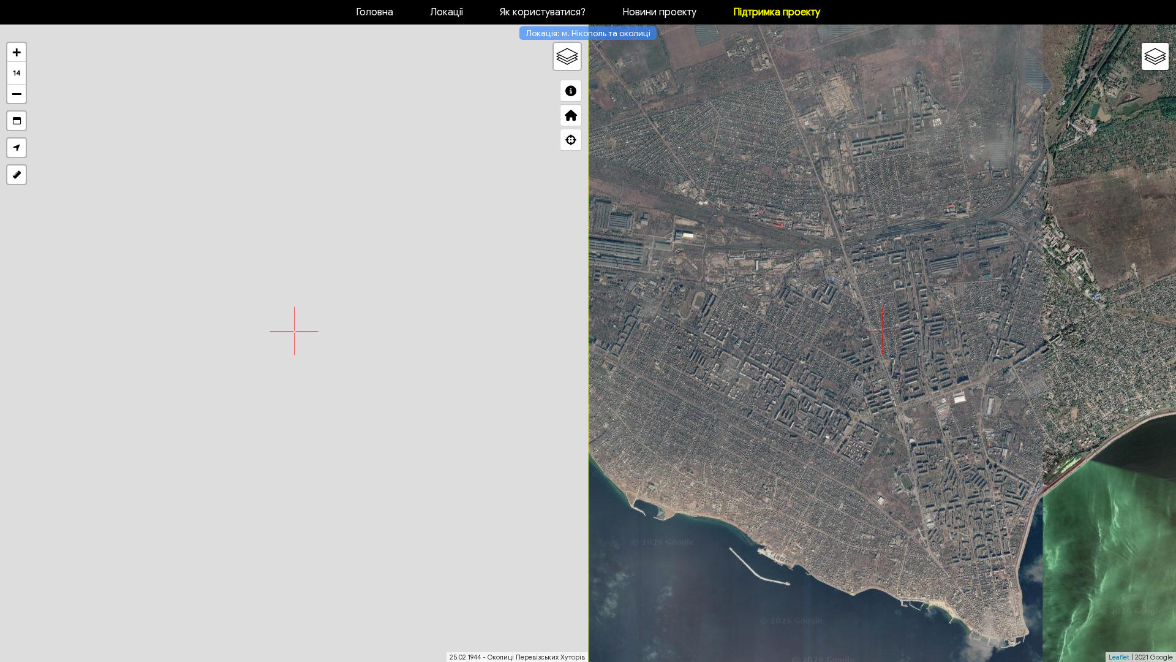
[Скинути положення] (571, 115)
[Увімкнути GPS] (16, 148)
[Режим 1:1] (16, 121)
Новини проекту (659, 12)
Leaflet (1119, 657)
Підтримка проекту (776, 12)
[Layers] (567, 56)
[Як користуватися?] (571, 91)
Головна (374, 12)
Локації (446, 12)
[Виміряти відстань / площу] (16, 175)
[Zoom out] (16, 94)
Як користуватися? (543, 12)
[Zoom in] (16, 52)
